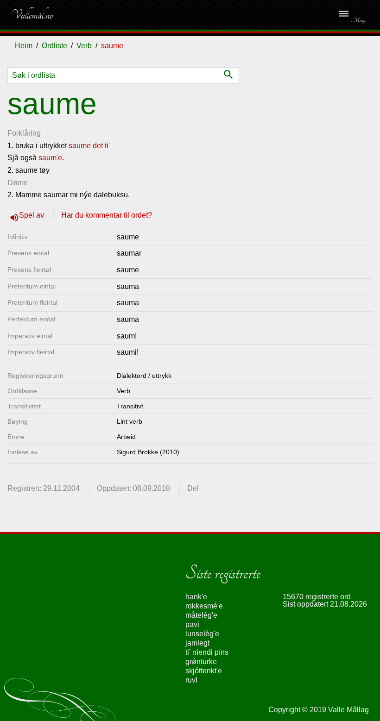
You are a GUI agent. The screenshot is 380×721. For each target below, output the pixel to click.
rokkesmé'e (204, 606)
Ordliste (54, 46)
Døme (17, 183)
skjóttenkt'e (203, 671)
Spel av (32, 215)
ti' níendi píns (206, 652)
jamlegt (197, 643)
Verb (84, 46)
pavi (192, 624)
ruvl (191, 680)
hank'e (196, 597)
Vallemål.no (32, 14)
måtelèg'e (201, 615)
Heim (23, 46)
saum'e (50, 158)
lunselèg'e (202, 634)
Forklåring (24, 133)
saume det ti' (89, 146)
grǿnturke (201, 661)
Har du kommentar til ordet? (106, 215)
